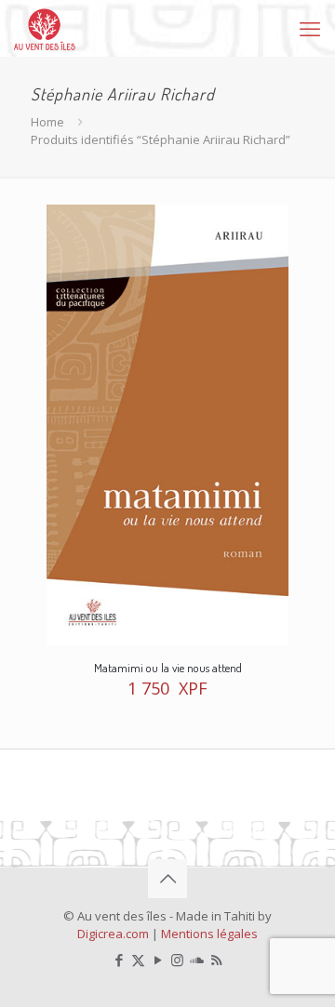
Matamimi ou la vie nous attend (168, 667)
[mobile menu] (310, 28)
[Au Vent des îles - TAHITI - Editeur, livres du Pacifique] (44, 28)
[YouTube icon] (158, 959)
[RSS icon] (216, 959)
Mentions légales (209, 933)
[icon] (197, 959)
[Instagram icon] (177, 959)
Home (47, 121)
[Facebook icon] (119, 959)
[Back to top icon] (167, 878)
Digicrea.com (113, 933)
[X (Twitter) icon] (138, 959)
